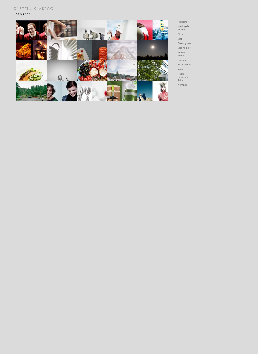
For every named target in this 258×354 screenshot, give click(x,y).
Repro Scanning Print (183, 77)
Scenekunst (184, 64)
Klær (180, 34)
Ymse (181, 69)
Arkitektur (183, 21)
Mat (180, 38)
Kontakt (182, 84)
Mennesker (184, 47)
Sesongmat (184, 43)
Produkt (182, 60)
